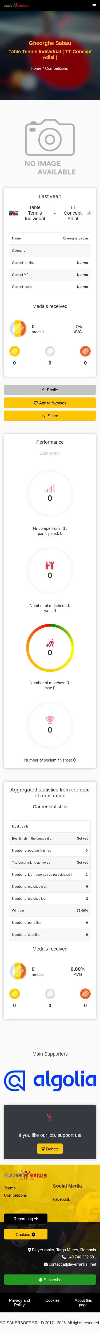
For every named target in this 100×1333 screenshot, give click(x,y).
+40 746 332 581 (81, 1257)
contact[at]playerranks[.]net (72, 1264)
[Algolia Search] (50, 1081)
